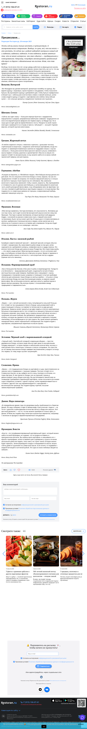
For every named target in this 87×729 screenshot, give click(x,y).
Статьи (83, 21)
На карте (65, 27)
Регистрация (81, 5)
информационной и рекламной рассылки (35, 505)
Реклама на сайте (80, 8)
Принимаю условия (27, 509)
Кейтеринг (31, 21)
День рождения (49, 16)
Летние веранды (21, 16)
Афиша (50, 21)
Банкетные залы (18, 21)
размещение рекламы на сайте (13, 10)
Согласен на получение (27, 505)
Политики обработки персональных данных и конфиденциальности (51, 662)
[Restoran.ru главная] (43, 7)
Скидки (58, 21)
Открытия (75, 21)
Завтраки (79, 16)
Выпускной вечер (65, 16)
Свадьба (37, 16)
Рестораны (5, 21)
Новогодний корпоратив (7, 16)
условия (81, 724)
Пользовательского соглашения (46, 519)
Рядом (79, 27)
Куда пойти (41, 21)
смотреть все (77, 531)
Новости (65, 21)
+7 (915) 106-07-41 (30, 702)
